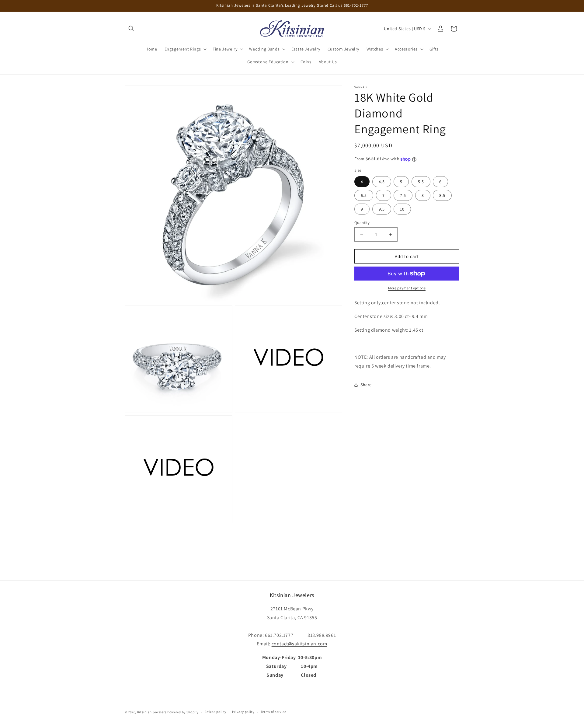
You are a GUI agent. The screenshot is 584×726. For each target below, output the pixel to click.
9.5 (382, 209)
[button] (131, 28)
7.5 (403, 195)
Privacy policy (243, 712)
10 (402, 209)
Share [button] (366, 384)
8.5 (442, 195)
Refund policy (215, 712)
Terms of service (273, 712)
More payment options (407, 288)
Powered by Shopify (183, 712)
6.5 (364, 195)
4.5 (382, 181)
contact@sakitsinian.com (299, 643)
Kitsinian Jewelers (152, 712)
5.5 (421, 181)
